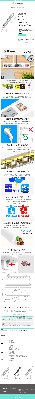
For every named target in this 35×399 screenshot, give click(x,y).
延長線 (17, 7)
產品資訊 (14, 7)
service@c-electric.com (24, 387)
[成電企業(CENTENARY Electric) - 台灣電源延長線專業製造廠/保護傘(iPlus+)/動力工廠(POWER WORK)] (17, 4)
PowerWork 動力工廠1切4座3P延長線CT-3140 (6, 378)
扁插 (19, 40)
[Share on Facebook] (20, 42)
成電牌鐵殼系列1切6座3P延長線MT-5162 (17, 378)
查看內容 (6, 374)
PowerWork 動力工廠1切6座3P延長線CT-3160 (29, 378)
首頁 (11, 7)
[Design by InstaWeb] (19, 395)
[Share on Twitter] (22, 42)
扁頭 (21, 40)
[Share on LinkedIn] (27, 42)
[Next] (15, 20)
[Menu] (2, 4)
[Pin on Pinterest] (25, 42)
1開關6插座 (21, 39)
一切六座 (24, 39)
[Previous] (2, 20)
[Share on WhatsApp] (19, 42)
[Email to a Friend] (24, 42)
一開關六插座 (27, 39)
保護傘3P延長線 (21, 7)
